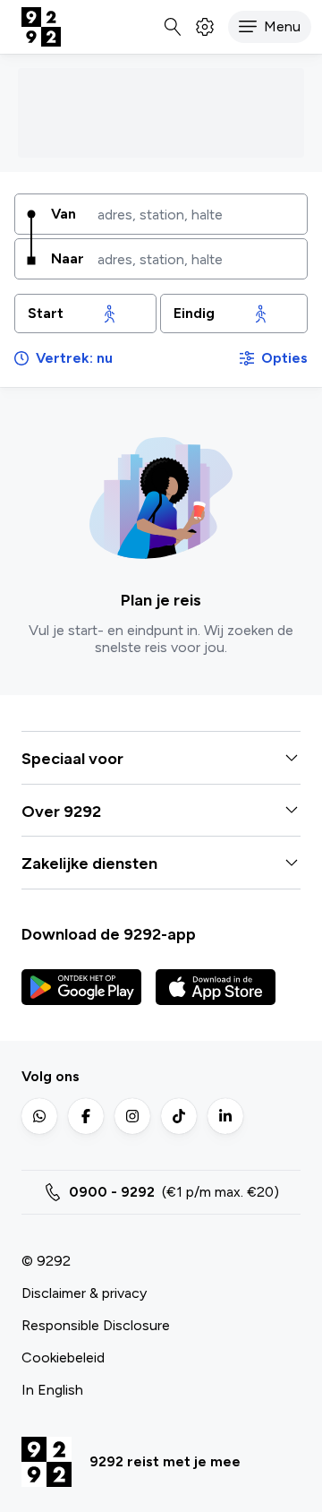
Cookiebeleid (63, 1357)
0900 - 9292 (112, 1191)
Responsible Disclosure (95, 1325)
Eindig (194, 313)
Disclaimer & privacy (84, 1293)
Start (46, 313)
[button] (269, 27)
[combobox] (195, 214)
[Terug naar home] (41, 27)
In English (52, 1389)
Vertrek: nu (74, 357)
